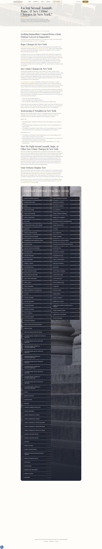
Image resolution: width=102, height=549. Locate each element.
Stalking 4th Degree (29, 309)
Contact (85, 1)
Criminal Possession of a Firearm (32, 418)
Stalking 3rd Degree (29, 305)
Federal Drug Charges (58, 301)
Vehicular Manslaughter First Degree (33, 332)
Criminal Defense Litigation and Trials (37, 31)
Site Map (56, 541)
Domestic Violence (29, 445)
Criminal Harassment (29, 411)
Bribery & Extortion (29, 395)
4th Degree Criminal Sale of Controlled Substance (34, 372)
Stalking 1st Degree (29, 297)
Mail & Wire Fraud (57, 232)
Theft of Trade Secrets (58, 259)
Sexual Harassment (29, 286)
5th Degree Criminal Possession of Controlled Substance (32, 377)
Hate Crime (27, 221)
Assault (26, 392)
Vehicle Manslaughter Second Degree (33, 324)
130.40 (46, 48)
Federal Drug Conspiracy (59, 217)
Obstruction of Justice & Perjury (61, 240)
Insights (48, 1)
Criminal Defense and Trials (49, 531)
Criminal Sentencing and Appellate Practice (52, 533)
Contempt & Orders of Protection (32, 407)
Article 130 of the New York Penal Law (30, 47)
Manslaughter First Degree (31, 232)
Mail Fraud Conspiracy (58, 206)
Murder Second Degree (30, 202)
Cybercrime (56, 286)
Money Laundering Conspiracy (60, 213)
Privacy (72, 75)
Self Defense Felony (29, 267)
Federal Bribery (57, 293)
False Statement (57, 290)
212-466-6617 (78, 1)
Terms (74, 75)
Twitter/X (79, 528)
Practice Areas (56, 1)
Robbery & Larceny (29, 263)
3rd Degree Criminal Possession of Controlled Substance (32, 357)
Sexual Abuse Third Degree (31, 278)
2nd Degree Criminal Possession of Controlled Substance (32, 347)
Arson (26, 206)
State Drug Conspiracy (30, 320)
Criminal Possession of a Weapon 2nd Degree (35, 422)
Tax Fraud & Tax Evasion (58, 251)
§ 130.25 (38, 48)
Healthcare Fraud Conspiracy (60, 198)
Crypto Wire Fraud (57, 278)
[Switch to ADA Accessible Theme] (1, 547)
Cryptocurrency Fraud (58, 282)
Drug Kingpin (27, 462)
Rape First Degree (29, 251)
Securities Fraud (57, 248)
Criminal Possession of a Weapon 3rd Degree (35, 426)
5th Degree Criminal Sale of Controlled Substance (34, 382)
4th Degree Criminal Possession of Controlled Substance (32, 367)
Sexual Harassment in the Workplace (33, 290)
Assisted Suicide (28, 399)
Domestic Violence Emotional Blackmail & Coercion (34, 454)
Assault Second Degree (30, 213)
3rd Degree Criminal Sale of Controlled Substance (34, 362)
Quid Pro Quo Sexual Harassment (32, 248)
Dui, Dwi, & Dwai (28, 465)
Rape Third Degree (29, 259)
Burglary (27, 403)
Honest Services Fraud (58, 225)
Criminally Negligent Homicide (31, 434)
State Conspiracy (29, 313)
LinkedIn (78, 530)
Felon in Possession (57, 318)
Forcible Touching (29, 473)
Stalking (27, 293)
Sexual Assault (28, 282)
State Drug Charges (29, 316)
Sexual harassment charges (27, 82)
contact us (35, 41)
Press (66, 528)
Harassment (27, 477)
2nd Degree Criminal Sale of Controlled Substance (34, 352)
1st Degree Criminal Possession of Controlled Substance (35, 337)
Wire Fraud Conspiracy (58, 263)
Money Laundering (57, 236)
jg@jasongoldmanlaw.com (44, 508)
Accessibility (51, 541)
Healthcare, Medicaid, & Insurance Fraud (62, 221)
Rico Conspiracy (57, 209)
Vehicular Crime (28, 328)
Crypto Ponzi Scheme (58, 274)
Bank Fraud (56, 267)
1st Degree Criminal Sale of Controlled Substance (34, 342)
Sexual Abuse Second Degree (31, 274)
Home (30, 1)
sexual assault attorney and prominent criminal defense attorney (39, 171)
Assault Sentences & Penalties (32, 198)
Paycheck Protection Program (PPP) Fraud (63, 244)
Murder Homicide (28, 244)
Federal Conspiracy (57, 297)
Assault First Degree (29, 209)
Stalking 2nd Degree (29, 301)
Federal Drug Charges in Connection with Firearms (63, 306)
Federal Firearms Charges (59, 310)
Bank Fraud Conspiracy (58, 202)
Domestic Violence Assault (31, 449)
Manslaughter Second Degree (31, 236)
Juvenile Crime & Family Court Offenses (33, 225)
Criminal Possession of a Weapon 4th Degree (35, 430)
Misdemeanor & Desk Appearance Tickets (34, 240)
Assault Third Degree (29, 217)
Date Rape (27, 441)
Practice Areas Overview (48, 528)
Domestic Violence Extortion (31, 458)
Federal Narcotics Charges (59, 314)
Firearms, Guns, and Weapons (31, 469)
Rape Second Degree (29, 255)
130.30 (42, 48)
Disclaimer (46, 541)
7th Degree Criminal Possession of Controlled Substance (32, 387)
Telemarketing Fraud (58, 255)
